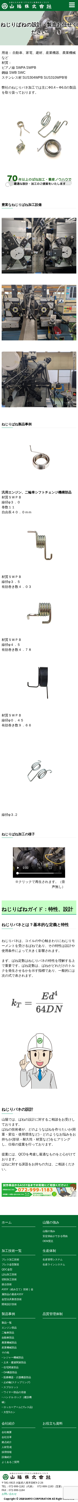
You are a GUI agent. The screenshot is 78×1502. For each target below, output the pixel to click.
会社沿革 (7, 1437)
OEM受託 (48, 1241)
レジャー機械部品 (14, 1357)
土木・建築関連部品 (15, 1362)
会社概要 (7, 1432)
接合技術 (7, 1284)
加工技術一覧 (12, 1250)
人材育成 (7, 1447)
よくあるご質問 (10, 1462)
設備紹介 (7, 1457)
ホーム (7, 1222)
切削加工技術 (9, 1279)
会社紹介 (8, 1423)
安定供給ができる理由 (55, 1236)
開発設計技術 (9, 1304)
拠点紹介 (7, 1442)
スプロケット (11, 1387)
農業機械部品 (9, 1342)
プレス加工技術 (10, 1259)
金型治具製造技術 (12, 1299)
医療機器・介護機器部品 (17, 1377)
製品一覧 (7, 1322)
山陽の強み (51, 1222)
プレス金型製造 (10, 1264)
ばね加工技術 (9, 1274)
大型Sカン (9, 1412)
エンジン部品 (9, 1327)
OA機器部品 (10, 1372)
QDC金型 (7, 1269)
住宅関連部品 (11, 1367)
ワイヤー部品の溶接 (15, 1392)
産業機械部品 (9, 1347)
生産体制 (49, 1250)
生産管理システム (53, 1259)
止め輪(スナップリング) (17, 1382)
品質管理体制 (53, 1314)
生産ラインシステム (54, 1264)
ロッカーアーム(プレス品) (18, 1407)
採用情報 (7, 1452)
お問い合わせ (9, 1493)
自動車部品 (8, 1337)
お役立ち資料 (53, 1423)
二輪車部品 (8, 1332)
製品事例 (8, 1314)
